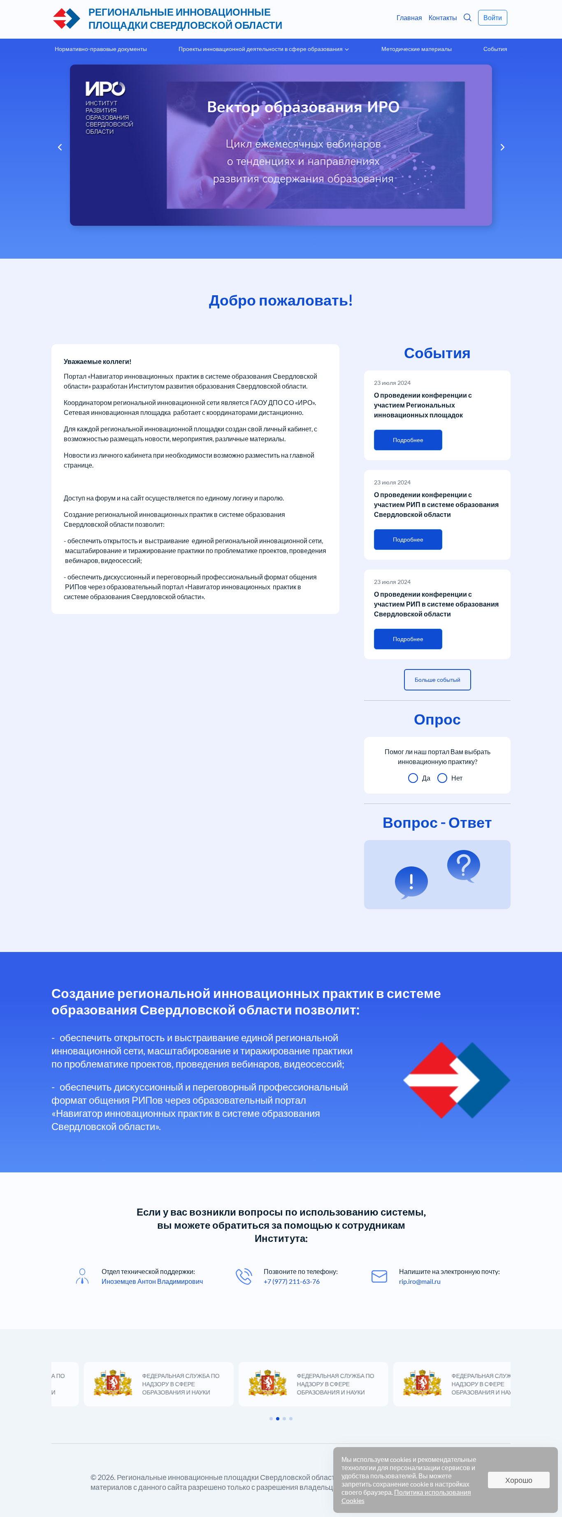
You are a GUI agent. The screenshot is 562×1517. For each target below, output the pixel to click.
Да (426, 778)
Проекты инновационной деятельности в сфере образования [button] (261, 48)
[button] (505, 147)
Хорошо (518, 1480)
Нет (456, 778)
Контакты (443, 17)
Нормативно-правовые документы (101, 48)
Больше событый (437, 679)
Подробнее (408, 439)
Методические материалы (416, 48)
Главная (409, 17)
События (495, 48)
